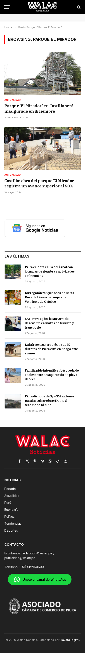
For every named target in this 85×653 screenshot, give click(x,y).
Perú (7, 502)
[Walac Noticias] (43, 7)
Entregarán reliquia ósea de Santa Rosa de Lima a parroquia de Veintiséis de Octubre (49, 297)
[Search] (78, 7)
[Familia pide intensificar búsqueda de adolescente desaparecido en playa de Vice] (13, 375)
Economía (11, 509)
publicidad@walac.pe (19, 558)
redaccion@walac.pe (37, 553)
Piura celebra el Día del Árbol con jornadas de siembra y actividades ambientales (50, 271)
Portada (10, 489)
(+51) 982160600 (31, 567)
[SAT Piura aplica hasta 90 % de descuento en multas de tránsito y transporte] (13, 323)
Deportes (11, 530)
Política (9, 516)
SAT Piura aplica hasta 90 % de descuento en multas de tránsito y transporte (49, 323)
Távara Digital (69, 639)
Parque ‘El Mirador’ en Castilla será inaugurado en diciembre (39, 108)
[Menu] (7, 7)
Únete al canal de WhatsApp (44, 579)
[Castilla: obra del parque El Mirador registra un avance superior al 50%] (42, 148)
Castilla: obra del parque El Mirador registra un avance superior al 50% (39, 183)
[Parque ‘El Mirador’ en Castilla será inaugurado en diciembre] (42, 73)
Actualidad (11, 496)
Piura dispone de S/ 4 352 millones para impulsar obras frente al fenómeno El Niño (49, 400)
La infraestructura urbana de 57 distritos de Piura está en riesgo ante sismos (51, 349)
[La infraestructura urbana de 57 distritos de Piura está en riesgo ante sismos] (13, 349)
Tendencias (12, 523)
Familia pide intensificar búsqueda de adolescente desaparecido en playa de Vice (52, 375)
